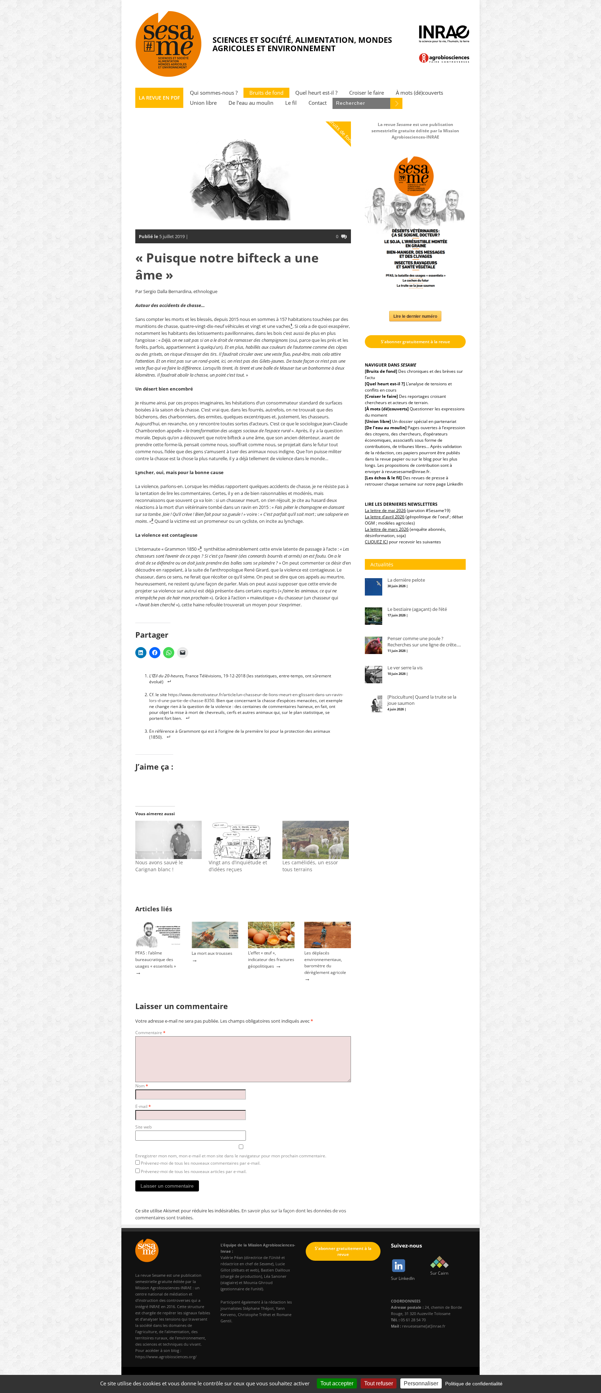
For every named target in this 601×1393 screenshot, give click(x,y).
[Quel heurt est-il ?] (385, 384)
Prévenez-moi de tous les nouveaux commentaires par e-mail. (201, 1163)
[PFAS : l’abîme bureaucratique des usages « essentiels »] (158, 947)
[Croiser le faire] (381, 396)
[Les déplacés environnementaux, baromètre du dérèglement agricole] (327, 947)
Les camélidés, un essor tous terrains (310, 866)
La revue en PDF (159, 97)
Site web (143, 1127)
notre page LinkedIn (444, 484)
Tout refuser (378, 1383)
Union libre (203, 103)
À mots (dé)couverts (419, 92)
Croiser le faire (366, 92)
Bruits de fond (266, 92)
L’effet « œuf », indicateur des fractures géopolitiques (271, 959)
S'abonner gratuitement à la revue (415, 342)
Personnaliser (421, 1383)
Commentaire (150, 1033)
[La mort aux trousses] (215, 947)
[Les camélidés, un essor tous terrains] (315, 840)
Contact (317, 103)
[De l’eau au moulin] (386, 428)
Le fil (291, 103)
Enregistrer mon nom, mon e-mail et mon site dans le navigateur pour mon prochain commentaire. (230, 1156)
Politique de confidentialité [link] (474, 1383)
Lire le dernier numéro (415, 316)
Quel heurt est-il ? (316, 92)
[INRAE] (444, 34)
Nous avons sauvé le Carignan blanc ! (159, 866)
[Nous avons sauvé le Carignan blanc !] (168, 840)
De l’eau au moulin (251, 103)
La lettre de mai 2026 (385, 510)
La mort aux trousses (212, 953)
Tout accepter (336, 1383)
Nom (141, 1086)
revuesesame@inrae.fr (407, 471)
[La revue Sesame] (168, 43)
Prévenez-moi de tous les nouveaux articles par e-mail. (194, 1171)
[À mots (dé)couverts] (387, 409)
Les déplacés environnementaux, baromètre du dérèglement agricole (325, 962)
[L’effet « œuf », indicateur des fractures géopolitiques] (271, 947)
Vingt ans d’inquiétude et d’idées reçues (238, 866)
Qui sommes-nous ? (214, 92)
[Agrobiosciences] (444, 58)
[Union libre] (378, 421)
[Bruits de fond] (381, 371)
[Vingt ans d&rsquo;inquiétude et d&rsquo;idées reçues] (242, 840)
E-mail (143, 1106)
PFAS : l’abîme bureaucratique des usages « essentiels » (155, 959)
